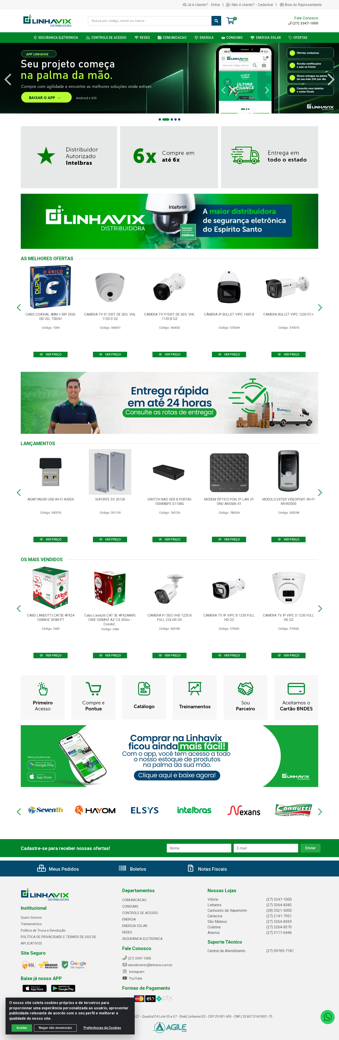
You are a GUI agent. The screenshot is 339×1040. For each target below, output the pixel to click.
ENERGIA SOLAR (134, 926)
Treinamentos (31, 924)
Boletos (137, 869)
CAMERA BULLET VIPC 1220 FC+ (288, 314)
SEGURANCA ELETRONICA (142, 939)
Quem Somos (31, 917)
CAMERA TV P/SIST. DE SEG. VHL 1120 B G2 (169, 316)
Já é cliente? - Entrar (203, 4)
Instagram (136, 972)
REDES (127, 932)
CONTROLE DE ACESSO (140, 913)
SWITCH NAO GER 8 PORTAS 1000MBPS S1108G (169, 501)
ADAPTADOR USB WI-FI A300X (50, 499)
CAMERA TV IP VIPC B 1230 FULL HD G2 (229, 617)
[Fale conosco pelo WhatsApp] (327, 1017)
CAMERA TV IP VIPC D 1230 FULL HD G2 (288, 617)
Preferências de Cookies (102, 1028)
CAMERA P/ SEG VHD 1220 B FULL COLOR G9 (170, 617)
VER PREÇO (53, 354)
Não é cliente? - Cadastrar (252, 4)
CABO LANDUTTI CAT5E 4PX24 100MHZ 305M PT (50, 617)
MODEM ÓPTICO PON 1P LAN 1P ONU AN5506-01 (229, 501)
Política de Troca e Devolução (43, 930)
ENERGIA (129, 919)
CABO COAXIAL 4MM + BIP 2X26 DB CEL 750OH (50, 316)
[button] (160, 119)
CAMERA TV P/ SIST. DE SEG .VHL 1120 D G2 (110, 316)
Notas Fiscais (212, 869)
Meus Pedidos (63, 869)
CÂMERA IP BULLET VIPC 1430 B (229, 314)
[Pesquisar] (216, 21)
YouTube (135, 978)
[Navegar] (7, 79)
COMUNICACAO (134, 900)
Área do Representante (303, 4)
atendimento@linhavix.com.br (150, 965)
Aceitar (21, 1028)
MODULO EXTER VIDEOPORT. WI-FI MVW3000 (288, 501)
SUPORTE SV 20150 (110, 499)
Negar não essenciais (55, 1028)
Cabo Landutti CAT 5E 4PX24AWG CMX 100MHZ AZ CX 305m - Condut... (110, 619)
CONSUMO (130, 906)
